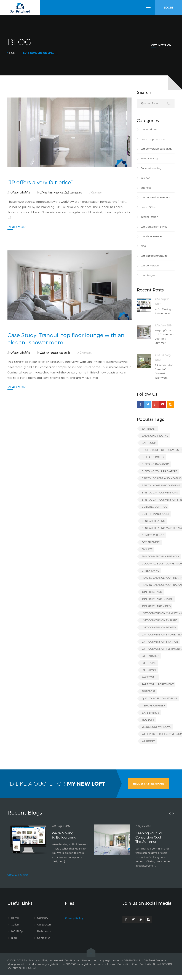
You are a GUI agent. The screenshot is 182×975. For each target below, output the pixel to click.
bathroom (149, 442)
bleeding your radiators (159, 471)
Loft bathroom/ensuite (153, 255)
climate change (153, 535)
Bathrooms (44, 931)
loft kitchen (150, 655)
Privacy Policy (74, 918)
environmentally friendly (160, 556)
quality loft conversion (159, 698)
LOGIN (168, 7)
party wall (149, 677)
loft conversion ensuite (159, 620)
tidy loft (148, 719)
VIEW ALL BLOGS (17, 875)
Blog (14, 937)
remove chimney (153, 705)
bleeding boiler (153, 456)
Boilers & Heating (150, 168)
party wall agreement (158, 684)
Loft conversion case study (55, 352)
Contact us (43, 937)
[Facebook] (140, 404)
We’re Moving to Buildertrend (164, 311)
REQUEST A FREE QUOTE (148, 783)
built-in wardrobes (156, 513)
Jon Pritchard (152, 591)
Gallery (15, 924)
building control (154, 506)
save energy (150, 712)
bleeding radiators (156, 464)
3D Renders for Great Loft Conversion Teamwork (164, 371)
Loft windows (148, 129)
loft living (149, 662)
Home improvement (51, 192)
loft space (149, 669)
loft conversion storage (160, 641)
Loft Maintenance (151, 236)
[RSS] (170, 404)
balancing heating (155, 435)
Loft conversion (73, 192)
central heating (153, 520)
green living (150, 570)
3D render (149, 428)
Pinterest (148, 691)
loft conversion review (159, 627)
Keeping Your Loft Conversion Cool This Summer (164, 336)
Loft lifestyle (147, 275)
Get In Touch (161, 45)
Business (145, 187)
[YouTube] (162, 404)
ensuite (147, 549)
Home (13, 52)
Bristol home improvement (161, 485)
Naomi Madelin (20, 192)
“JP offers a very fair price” (40, 182)
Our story (42, 917)
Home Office (148, 207)
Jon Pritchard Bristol (157, 598)
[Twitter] (147, 404)
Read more (17, 227)
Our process (44, 924)
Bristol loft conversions (160, 492)
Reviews (145, 177)
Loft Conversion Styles (153, 226)
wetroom (148, 740)
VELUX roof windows (156, 726)
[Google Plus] (155, 404)
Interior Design (149, 216)
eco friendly (151, 542)
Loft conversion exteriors (155, 197)
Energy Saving (149, 158)
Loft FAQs (17, 931)
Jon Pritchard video (156, 606)
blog (143, 245)
